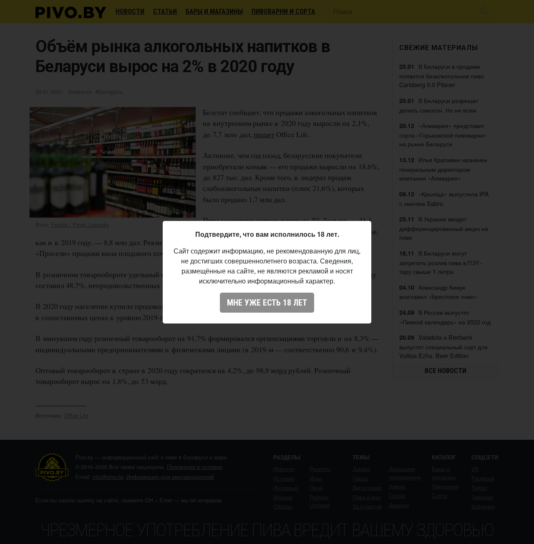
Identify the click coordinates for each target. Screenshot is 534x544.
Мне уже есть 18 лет (267, 303)
